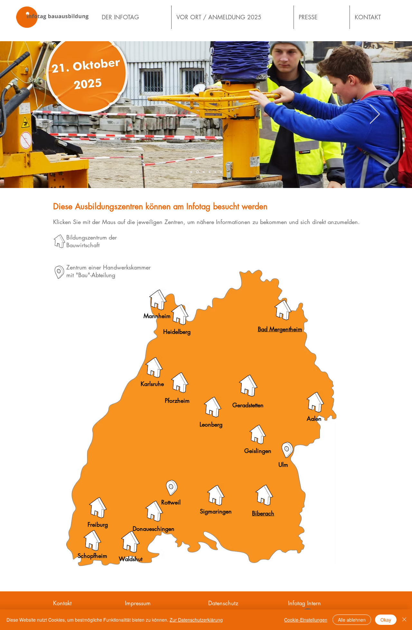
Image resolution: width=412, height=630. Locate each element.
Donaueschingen (153, 528)
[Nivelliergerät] (215, 172)
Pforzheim (177, 400)
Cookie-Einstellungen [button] (305, 619)
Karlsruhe (152, 384)
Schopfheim (92, 555)
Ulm (283, 464)
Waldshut (130, 559)
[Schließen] (404, 620)
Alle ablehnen (352, 619)
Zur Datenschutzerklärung (196, 619)
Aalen (314, 418)
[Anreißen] (221, 172)
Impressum (138, 603)
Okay (385, 619)
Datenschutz (223, 603)
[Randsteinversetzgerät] (197, 172)
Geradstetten (248, 405)
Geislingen (257, 451)
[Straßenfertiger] (210, 172)
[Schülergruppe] (203, 172)
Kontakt (62, 603)
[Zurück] (37, 114)
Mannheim (157, 316)
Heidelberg (177, 331)
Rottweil (171, 502)
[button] (264, 495)
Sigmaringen (216, 511)
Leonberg (211, 424)
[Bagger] (191, 172)
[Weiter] (375, 114)
